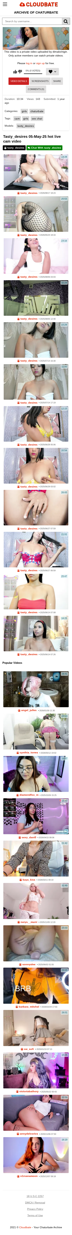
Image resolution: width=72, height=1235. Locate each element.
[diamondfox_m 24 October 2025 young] (36, 774)
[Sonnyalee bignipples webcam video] (36, 943)
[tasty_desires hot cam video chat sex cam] (36, 298)
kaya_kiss (28, 879)
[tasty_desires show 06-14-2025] (36, 591)
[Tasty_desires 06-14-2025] (36, 633)
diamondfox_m (28, 795)
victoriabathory (29, 1091)
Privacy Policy (35, 1209)
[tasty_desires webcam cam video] (36, 214)
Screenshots (40, 81)
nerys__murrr (28, 922)
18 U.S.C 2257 (35, 1196)
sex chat (37, 118)
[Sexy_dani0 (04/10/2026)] (36, 816)
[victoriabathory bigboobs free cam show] (36, 1070)
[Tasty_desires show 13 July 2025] (36, 382)
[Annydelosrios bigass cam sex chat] (36, 1113)
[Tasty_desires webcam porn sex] (36, 465)
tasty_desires (26, 125)
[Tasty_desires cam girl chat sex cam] (36, 340)
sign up (40, 63)
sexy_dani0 (28, 837)
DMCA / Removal (35, 1202)
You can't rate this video (15, 71)
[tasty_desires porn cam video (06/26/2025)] (36, 549)
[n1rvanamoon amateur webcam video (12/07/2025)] (36, 1155)
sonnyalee (28, 964)
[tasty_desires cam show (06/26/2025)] (36, 507)
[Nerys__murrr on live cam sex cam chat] (36, 901)
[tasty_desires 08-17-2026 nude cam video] (36, 172)
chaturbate (37, 111)
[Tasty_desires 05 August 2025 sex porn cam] (36, 256)
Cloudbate (25, 1227)
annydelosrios (28, 1133)
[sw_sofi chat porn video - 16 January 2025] (36, 1028)
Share (57, 81)
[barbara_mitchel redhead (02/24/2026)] (36, 986)
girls (24, 111)
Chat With (45, 147)
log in (29, 63)
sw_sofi (28, 1049)
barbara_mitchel (28, 1006)
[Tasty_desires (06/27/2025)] (36, 424)
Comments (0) (36, 89)
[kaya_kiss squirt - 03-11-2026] (36, 859)
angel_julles (28, 710)
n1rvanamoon (29, 1176)
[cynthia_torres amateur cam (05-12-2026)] (36, 732)
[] (66, 21)
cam (17, 118)
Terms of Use (35, 1215)
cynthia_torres (28, 752)
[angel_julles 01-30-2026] (36, 689)
